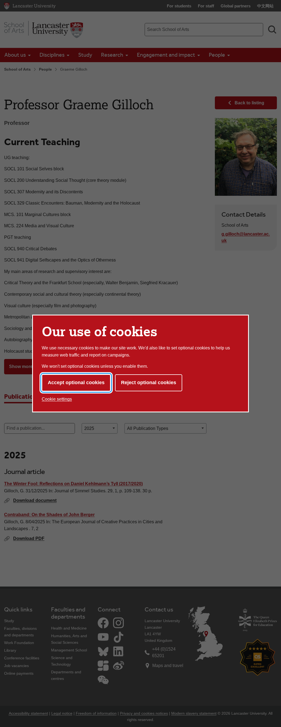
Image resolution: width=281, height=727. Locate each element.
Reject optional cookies (148, 382)
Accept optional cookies (76, 382)
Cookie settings (57, 399)
